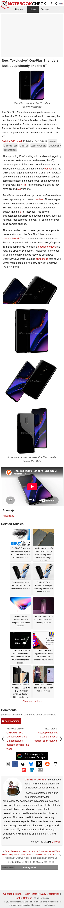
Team (27, 894)
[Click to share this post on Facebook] (15, 764)
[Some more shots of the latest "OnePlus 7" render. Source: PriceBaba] (32, 431)
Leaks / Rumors (38, 145)
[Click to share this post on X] (39, 764)
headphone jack (47, 246)
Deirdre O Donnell (12, 141)
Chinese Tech (10, 145)
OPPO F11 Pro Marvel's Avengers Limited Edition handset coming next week (18, 741)
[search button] (52, 3)
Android (52, 141)
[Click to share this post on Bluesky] (31, 764)
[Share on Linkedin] (32, 770)
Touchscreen (10, 149)
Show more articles (32, 701)
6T (21, 211)
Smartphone (54, 145)
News (33, 9)
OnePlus (24, 145)
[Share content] (8, 764)
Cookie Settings (23, 898)
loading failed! (8, 867)
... (60, 9)
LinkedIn (56, 841)
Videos (45, 9)
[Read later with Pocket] (55, 764)
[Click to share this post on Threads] (23, 764)
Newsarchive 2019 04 (44, 854)
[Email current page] (40, 770)
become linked (11, 238)
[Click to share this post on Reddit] (47, 764)
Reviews (20, 9)
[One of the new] (32, 85)
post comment (12, 721)
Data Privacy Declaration (45, 894)
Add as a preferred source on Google (35, 755)
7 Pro (24, 184)
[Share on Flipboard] (24, 770)
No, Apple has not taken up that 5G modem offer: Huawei (45, 736)
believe (48, 168)
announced (42, 259)
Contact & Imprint (12, 894)
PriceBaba (8, 515)
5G (19, 189)
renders (39, 199)
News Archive (27, 854)
